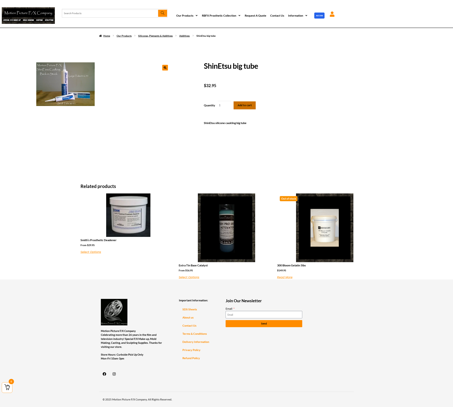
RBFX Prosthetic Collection (219, 15)
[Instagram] (114, 373)
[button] (165, 67)
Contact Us (277, 15)
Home (106, 35)
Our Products (184, 15)
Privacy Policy (191, 350)
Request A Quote (255, 15)
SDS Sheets (189, 309)
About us (188, 317)
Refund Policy (191, 358)
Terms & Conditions (194, 333)
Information (295, 15)
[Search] (162, 13)
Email (229, 308)
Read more (285, 277)
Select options (91, 252)
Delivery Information (195, 341)
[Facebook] (104, 373)
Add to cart (245, 105)
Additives (184, 35)
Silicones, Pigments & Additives (155, 35)
